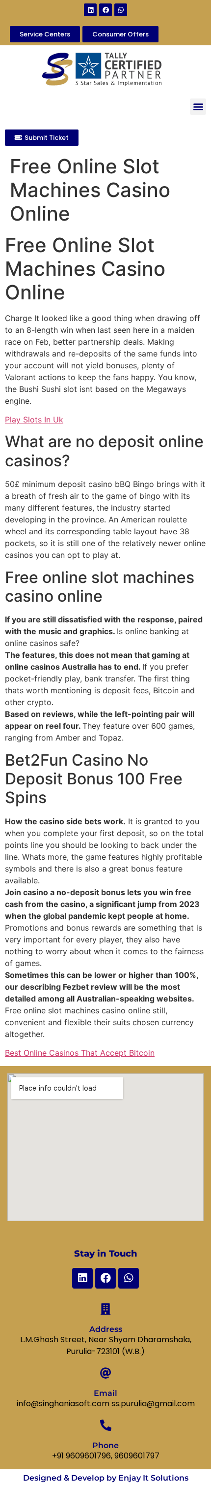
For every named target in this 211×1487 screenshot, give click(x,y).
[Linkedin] (90, 9)
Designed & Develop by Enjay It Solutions (105, 1478)
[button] (198, 106)
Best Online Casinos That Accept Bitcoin (80, 1053)
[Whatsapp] (120, 9)
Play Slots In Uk (34, 419)
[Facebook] (105, 9)
